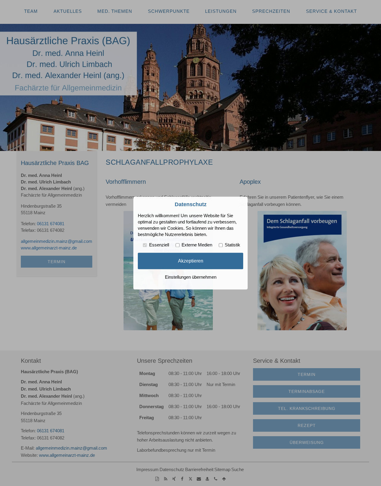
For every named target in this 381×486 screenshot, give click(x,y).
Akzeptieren (190, 260)
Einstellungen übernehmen (190, 277)
